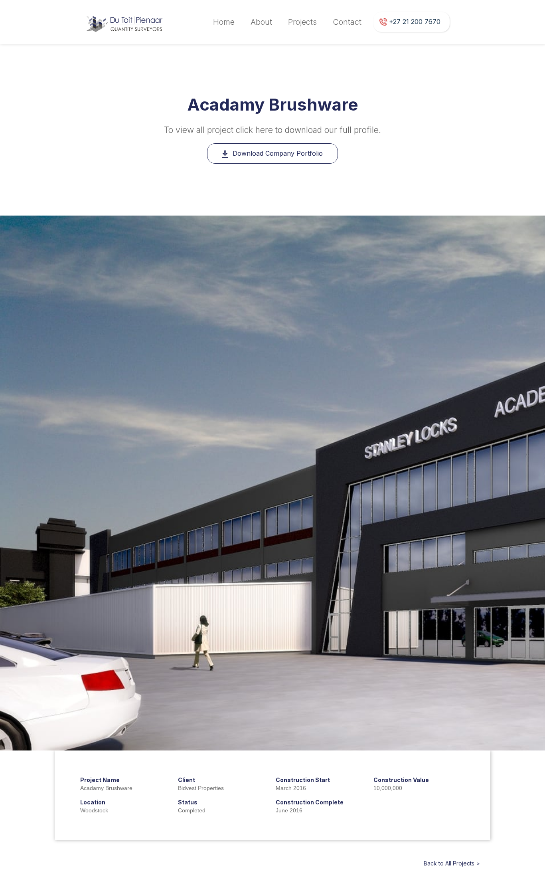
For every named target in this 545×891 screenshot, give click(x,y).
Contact (347, 22)
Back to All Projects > (452, 863)
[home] (125, 22)
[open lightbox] (272, 483)
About (261, 22)
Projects (302, 22)
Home (224, 22)
